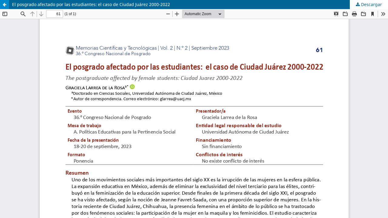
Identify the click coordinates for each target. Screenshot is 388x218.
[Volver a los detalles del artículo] (4, 4)
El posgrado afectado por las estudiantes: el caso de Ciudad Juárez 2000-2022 (91, 4)
